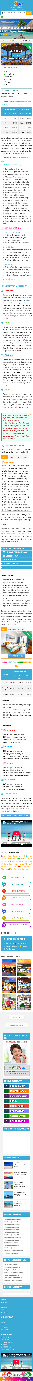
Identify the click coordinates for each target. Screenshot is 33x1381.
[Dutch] (15, 1042)
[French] (8, 1042)
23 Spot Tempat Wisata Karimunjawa (13, 1280)
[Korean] (23, 1042)
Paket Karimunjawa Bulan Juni (11, 1232)
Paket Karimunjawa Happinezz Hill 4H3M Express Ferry (23, 985)
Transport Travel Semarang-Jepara (13, 1277)
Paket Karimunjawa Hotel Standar (22, 861)
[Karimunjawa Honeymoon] (16, 1108)
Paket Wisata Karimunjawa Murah (14, 856)
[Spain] (12, 1042)
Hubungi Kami (4, 1305)
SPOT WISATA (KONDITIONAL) (14, 548)
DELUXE (4, 629)
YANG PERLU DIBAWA (12, 556)
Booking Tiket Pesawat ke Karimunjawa (13, 1272)
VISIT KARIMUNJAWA (6, 1347)
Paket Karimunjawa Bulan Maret (12, 1224)
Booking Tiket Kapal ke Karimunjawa (13, 1270)
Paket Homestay (4, 1327)
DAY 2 (11, 457)
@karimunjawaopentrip (7, 1342)
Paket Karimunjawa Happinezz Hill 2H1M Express (8, 985)
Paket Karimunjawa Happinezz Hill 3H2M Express (23, 968)
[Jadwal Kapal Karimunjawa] (16, 1093)
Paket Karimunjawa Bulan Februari (12, 1222)
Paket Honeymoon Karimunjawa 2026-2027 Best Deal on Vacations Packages (20, 1185)
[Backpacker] (16, 1113)
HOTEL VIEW (21, 629)
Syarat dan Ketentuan (5, 1312)
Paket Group (3, 1322)
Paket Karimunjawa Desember (11, 1248)
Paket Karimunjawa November (11, 1245)
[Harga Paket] (16, 1088)
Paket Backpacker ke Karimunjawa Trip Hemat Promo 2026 (20, 1194)
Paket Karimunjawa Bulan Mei (11, 1229)
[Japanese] (21, 1042)
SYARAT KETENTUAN (11, 563)
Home (1, 40)
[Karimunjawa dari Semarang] (16, 1098)
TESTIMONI (4, 1344)
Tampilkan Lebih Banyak (16, 1025)
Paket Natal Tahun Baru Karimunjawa (13, 1250)
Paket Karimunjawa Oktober (11, 1243)
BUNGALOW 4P (12, 629)
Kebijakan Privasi (4, 1310)
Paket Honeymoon (5, 1320)
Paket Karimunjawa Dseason (14, 864)
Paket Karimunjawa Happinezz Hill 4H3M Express (8, 968)
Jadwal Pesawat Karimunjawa (11, 1275)
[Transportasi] (16, 1118)
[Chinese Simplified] (26, 1042)
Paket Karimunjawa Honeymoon (19, 869)
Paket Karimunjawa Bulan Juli (11, 1235)
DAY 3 (18, 457)
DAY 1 (4, 457)
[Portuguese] (19, 1042)
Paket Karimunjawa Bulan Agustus (12, 1237)
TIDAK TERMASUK (10, 560)
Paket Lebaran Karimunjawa (11, 1253)
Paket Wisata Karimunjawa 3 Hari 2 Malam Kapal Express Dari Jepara (21, 1203)
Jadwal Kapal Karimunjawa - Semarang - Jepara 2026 (21, 1173)
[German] (10, 1042)
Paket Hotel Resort (5, 1325)
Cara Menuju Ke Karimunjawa (11, 1264)
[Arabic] (24, 1042)
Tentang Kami (4, 1302)
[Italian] (14, 1042)
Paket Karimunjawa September (11, 1240)
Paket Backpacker (5, 1330)
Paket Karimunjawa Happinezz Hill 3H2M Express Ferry (8, 1002)
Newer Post (16, 1017)
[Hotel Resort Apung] (16, 1103)
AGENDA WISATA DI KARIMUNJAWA (16, 552)
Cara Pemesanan (4, 1307)
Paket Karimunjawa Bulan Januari (12, 1219)
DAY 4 (25, 457)
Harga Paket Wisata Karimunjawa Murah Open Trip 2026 (20, 1164)
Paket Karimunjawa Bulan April (11, 1227)
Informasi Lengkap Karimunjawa (12, 1267)
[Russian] (17, 1042)
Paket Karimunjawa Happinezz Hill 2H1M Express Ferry (23, 1002)
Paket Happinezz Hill (7, 40)
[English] (6, 1042)
